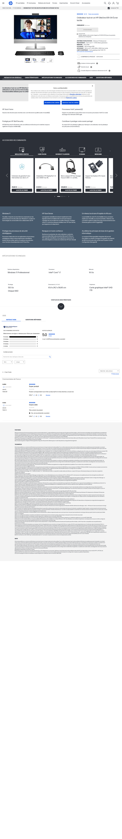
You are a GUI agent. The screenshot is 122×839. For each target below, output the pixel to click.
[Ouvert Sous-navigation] (3, 3)
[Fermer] (92, 86)
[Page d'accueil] (10, 3)
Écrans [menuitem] (55, 3)
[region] (61, 95)
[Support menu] (109, 3)
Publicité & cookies (71, 98)
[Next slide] (116, 175)
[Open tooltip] (97, 63)
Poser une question (93, 14)
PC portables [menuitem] (20, 3)
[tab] (21, 151)
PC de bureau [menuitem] (31, 3)
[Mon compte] (113, 3)
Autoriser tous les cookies (70, 102)
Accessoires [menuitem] (86, 3)
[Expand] (39, 34)
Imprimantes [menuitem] (64, 3)
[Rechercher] (105, 3)
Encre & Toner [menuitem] (75, 3)
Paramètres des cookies (52, 102)
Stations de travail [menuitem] (44, 3)
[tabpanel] (61, 178)
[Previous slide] (7, 175)
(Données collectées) (75, 94)
